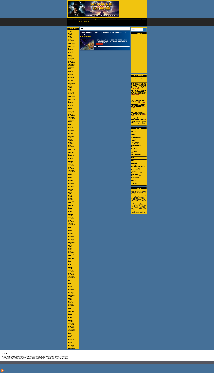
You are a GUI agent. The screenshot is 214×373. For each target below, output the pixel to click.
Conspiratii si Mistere (97, 19)
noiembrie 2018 (70, 168)
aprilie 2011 (69, 302)
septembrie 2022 (70, 101)
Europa (136, 196)
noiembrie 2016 (70, 204)
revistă (138, 206)
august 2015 (69, 226)
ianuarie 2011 (69, 307)
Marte (136, 200)
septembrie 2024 (70, 65)
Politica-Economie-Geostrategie (137, 166)
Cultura (89, 21)
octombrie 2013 (70, 258)
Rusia (136, 207)
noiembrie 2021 (70, 115)
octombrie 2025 (70, 46)
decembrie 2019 (70, 149)
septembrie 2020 (70, 136)
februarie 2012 (70, 287)
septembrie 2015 (70, 224)
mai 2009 (69, 336)
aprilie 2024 (69, 73)
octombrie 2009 (70, 329)
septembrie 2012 (70, 277)
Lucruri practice (134, 151)
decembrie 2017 (70, 184)
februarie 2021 (70, 128)
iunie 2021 (69, 123)
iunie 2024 (69, 70)
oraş (140, 203)
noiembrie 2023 (70, 80)
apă (139, 191)
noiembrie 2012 (70, 274)
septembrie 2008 (70, 348)
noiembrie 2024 (70, 62)
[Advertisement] (139, 55)
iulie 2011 (69, 298)
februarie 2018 (70, 181)
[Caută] (144, 29)
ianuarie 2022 (69, 112)
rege (133, 206)
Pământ (143, 205)
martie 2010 (69, 321)
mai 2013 (69, 265)
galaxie (139, 198)
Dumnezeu (140, 195)
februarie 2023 (70, 93)
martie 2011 (69, 304)
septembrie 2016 (70, 207)
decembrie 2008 (70, 343)
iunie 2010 (69, 317)
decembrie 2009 (70, 326)
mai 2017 (69, 195)
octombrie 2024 (70, 64)
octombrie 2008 (70, 346)
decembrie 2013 (70, 255)
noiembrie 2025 (70, 45)
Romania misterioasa (133, 19)
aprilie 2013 (69, 267)
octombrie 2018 (70, 170)
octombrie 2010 (70, 311)
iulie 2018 (69, 174)
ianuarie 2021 (69, 130)
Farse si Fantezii (134, 142)
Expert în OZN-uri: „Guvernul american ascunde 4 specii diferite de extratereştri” (138, 101)
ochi (136, 203)
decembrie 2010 (70, 308)
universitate (141, 211)
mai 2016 (69, 212)
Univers (134, 211)
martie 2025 (69, 56)
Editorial (132, 140)
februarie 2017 (70, 199)
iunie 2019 (69, 158)
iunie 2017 (69, 193)
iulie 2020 (69, 139)
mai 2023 (69, 89)
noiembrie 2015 (70, 221)
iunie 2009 (69, 335)
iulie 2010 (69, 315)
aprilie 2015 (69, 232)
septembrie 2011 (70, 295)
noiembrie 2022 (70, 98)
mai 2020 (69, 142)
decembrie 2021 (70, 114)
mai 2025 (69, 53)
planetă (137, 205)
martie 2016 (69, 215)
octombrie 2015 (70, 223)
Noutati (132, 157)
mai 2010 (69, 318)
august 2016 (69, 208)
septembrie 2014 (70, 242)
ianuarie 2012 (69, 289)
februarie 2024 (70, 75)
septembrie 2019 (70, 154)
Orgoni (69, 21)
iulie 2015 (69, 227)
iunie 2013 (69, 264)
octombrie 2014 (70, 240)
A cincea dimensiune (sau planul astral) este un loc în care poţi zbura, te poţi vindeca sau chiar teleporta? (138, 97)
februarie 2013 (70, 270)
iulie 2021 (69, 121)
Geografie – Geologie (113, 19)
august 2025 (69, 49)
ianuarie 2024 (70, 77)
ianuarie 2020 (69, 148)
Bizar (84, 19)
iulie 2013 (69, 262)
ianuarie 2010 (69, 324)
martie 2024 (69, 74)
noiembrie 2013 (70, 257)
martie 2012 (69, 286)
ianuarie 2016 (69, 218)
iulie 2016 (69, 209)
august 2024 (69, 67)
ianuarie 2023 (69, 95)
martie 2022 (69, 109)
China (136, 194)
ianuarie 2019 (69, 165)
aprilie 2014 (69, 249)
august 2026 (69, 31)
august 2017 (69, 190)
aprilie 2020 (69, 143)
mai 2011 (68, 301)
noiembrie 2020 (70, 133)
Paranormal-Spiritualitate (123, 19)
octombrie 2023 (70, 81)
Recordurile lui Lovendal (135, 172)
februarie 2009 (70, 340)
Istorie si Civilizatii (89, 19)
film (136, 197)
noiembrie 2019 (70, 151)
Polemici (132, 165)
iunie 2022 (69, 105)
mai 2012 (69, 283)
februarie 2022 (70, 111)
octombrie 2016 (70, 205)
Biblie (136, 192)
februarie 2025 (70, 58)
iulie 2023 (69, 86)
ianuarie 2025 (69, 59)
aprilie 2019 (69, 161)
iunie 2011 (69, 299)
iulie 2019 (69, 156)
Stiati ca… (81, 21)
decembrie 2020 (70, 131)
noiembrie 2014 (70, 239)
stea (133, 210)
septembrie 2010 (70, 312)
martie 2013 (69, 268)
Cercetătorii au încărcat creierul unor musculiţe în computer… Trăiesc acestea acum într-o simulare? (138, 80)
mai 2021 (69, 124)
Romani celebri (134, 174)
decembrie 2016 (70, 202)
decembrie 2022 (70, 96)
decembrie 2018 (70, 167)
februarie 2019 (70, 164)
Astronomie (80, 19)
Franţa (133, 198)
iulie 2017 (69, 192)
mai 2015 (69, 230)
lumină (140, 199)
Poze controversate (75, 21)
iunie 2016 (69, 211)
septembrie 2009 (70, 330)
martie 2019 (69, 162)
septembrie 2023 (70, 83)
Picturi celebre (134, 163)
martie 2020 (69, 145)
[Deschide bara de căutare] (69, 24)
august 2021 (69, 120)
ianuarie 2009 (69, 342)
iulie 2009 (69, 333)
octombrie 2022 (70, 99)
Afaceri (71, 19)
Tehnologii (144, 19)
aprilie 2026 (69, 37)
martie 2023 (69, 92)
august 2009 (69, 332)
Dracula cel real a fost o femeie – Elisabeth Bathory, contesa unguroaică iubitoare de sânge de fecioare (138, 113)
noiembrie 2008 (70, 345)
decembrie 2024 (70, 61)
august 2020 (69, 137)
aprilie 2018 (69, 179)
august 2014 (69, 243)
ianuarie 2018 (69, 183)
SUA (143, 210)
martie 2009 (69, 339)
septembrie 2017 (70, 189)
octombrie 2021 (70, 117)
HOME (69, 19)
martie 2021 (69, 127)
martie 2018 (69, 180)
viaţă (133, 212)
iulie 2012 (69, 280)
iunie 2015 (69, 229)
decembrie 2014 (70, 237)
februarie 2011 (70, 305)
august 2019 (69, 155)
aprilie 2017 (69, 196)
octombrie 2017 (70, 187)
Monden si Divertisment (135, 154)
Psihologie (133, 171)
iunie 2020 (69, 140)
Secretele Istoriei (134, 177)
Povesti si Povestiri (134, 168)
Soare (143, 208)
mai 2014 (69, 248)
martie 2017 (69, 198)
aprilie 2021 (69, 126)
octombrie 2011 (70, 293)
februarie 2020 (70, 146)
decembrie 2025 (70, 43)
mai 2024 (69, 71)
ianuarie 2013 (69, 271)
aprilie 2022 (69, 108)
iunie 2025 (69, 52)
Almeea (75, 19)
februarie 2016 (70, 217)
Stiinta (139, 19)
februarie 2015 (70, 234)
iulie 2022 (69, 103)
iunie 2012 (69, 282)
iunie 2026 (69, 34)
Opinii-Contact (134, 158)
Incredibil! (94, 21)
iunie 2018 (69, 176)
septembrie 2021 (70, 118)
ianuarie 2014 (69, 254)
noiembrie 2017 (70, 186)
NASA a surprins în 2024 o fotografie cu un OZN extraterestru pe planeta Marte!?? (138, 109)
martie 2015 (69, 233)
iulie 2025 (69, 50)
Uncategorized (134, 184)
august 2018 (69, 173)
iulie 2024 (69, 68)
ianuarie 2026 (69, 42)
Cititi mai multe (99, 43)
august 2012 (69, 279)
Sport (132, 178)
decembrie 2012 (70, 273)
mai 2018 (69, 177)
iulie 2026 (69, 33)
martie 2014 (69, 251)
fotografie (141, 197)
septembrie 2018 (70, 171)
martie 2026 (69, 39)
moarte (141, 200)
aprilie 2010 (69, 320)
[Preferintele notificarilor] (2, 370)
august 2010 (69, 314)
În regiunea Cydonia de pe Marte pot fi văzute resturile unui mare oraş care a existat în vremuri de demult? (138, 105)
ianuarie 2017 (69, 201)
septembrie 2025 (70, 48)
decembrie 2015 (70, 220)
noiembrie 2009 (70, 327)
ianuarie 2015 (69, 236)
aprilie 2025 (69, 55)
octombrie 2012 (70, 276)
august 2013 (69, 261)
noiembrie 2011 (70, 292)
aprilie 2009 (69, 338)
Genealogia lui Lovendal (135, 145)
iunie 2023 (69, 87)
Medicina (86, 21)
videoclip (139, 212)
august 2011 (69, 296)
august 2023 (69, 84)
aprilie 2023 (69, 90)
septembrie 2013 (70, 259)
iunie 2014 (69, 246)
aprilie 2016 (69, 214)
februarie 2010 (70, 323)
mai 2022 (69, 106)
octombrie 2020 (70, 134)
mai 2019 (69, 159)
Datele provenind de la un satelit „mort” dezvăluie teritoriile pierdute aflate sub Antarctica (103, 33)
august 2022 (69, 102)
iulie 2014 (69, 245)
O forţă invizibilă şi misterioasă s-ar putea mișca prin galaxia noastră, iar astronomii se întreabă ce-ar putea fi (138, 118)
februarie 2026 (70, 40)
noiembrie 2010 (70, 310)
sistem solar (137, 208)
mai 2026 (69, 36)
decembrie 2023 (70, 78)
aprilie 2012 (69, 285)
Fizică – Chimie (134, 143)
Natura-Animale (105, 19)
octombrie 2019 (70, 152)
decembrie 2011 (70, 290)
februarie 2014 (70, 252)
